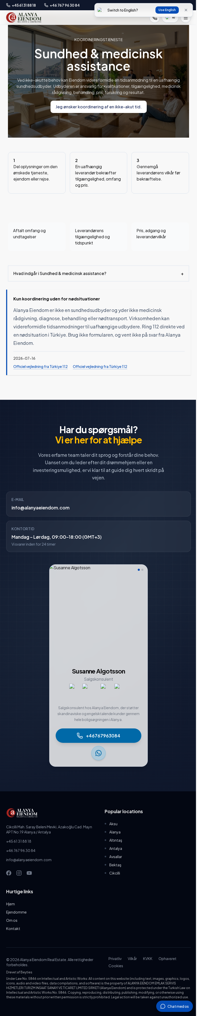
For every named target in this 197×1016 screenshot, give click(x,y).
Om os (11, 920)
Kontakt (13, 928)
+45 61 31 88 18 (18, 841)
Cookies (113, 965)
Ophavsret (165, 958)
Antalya (113, 848)
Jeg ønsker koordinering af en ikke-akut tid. (99, 106)
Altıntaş (113, 840)
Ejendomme (16, 912)
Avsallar (113, 856)
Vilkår (130, 958)
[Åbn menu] (186, 17)
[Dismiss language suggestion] (186, 10)
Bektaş (113, 864)
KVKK (145, 958)
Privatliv (112, 958)
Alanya (113, 832)
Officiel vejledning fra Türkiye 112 (40, 366)
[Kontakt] (155, 17)
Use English (167, 10)
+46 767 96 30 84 (20, 850)
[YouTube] (29, 873)
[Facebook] (8, 873)
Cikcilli (112, 873)
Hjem (10, 903)
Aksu (111, 823)
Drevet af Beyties (19, 972)
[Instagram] (19, 873)
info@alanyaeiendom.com (41, 507)
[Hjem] (23, 17)
